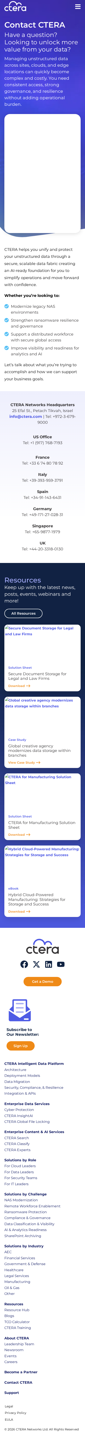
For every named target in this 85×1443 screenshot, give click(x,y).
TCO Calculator (17, 1322)
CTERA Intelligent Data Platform (34, 1064)
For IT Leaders (16, 1184)
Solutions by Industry (24, 1246)
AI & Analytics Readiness (25, 1230)
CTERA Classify (17, 1144)
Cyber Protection (19, 1110)
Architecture (15, 1070)
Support (11, 1393)
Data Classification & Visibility (29, 1224)
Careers (10, 1362)
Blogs (9, 1316)
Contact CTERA (18, 1382)
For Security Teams (20, 1178)
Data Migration (17, 1082)
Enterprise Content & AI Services (34, 1132)
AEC (8, 1252)
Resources (13, 1304)
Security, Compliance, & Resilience (33, 1088)
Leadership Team (19, 1344)
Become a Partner (20, 1372)
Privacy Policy (15, 1413)
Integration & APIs (20, 1093)
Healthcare (14, 1270)
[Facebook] (24, 964)
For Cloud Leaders (20, 1166)
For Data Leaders (19, 1172)
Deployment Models (22, 1076)
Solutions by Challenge (25, 1194)
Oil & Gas (11, 1288)
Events (10, 1356)
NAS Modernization (21, 1200)
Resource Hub (16, 1310)
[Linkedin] (49, 964)
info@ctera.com (25, 416)
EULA (9, 1419)
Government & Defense (25, 1264)
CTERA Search (16, 1138)
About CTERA (16, 1338)
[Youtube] (61, 964)
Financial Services (19, 1258)
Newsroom (14, 1350)
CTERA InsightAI (18, 1116)
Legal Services (16, 1276)
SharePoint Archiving (22, 1236)
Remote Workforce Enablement (32, 1206)
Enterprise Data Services (27, 1104)
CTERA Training (17, 1328)
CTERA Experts (17, 1150)
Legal (9, 1406)
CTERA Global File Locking (27, 1122)
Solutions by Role (20, 1160)
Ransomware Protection (25, 1212)
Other (9, 1294)
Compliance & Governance (27, 1218)
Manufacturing (17, 1282)
